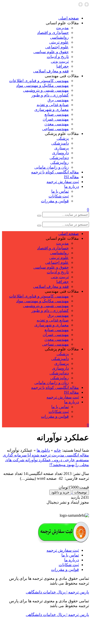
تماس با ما (60, 191)
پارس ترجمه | (77, 592)
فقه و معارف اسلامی (51, 71)
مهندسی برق (58, 100)
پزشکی (63, 138)
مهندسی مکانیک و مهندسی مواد (42, 85)
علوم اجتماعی (57, 47)
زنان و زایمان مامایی (51, 167)
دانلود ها (43, 450)
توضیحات (80, 492)
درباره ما (71, 186)
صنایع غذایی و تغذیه (53, 105)
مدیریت (62, 28)
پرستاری (61, 148)
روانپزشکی (59, 162)
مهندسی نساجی (55, 129)
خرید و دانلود (60, 492)
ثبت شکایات (59, 196)
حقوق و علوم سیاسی (51, 52)
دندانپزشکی (59, 157)
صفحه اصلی (68, 18)
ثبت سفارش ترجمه (63, 181)
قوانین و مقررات (55, 201)
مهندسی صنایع (56, 114)
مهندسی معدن (56, 124)
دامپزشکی (60, 143)
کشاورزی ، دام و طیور (50, 95)
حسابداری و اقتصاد (53, 32)
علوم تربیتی (59, 42)
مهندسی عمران (56, 119)
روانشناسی (59, 37)
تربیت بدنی (60, 61)
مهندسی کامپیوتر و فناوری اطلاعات (39, 80)
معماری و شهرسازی (51, 109)
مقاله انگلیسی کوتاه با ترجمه (55, 172)
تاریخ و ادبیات (58, 56)
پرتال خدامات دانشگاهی (45, 592)
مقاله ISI (71, 177)
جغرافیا (62, 66)
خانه (57, 450)
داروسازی (60, 153)
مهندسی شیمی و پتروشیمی (46, 90)
